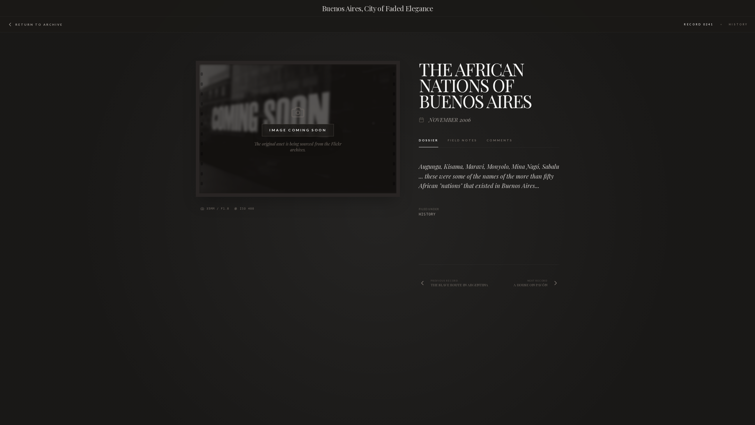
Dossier (428, 140)
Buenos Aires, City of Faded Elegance (377, 8)
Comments (500, 140)
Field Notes (462, 140)
